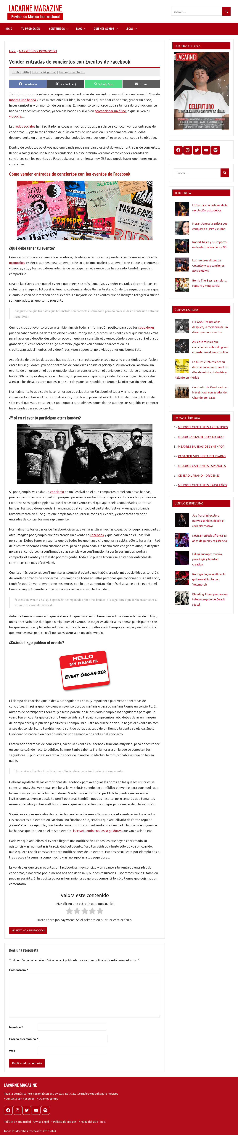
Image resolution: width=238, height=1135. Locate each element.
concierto (57, 491)
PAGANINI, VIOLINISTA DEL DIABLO (202, 456)
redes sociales (25, 126)
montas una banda (22, 100)
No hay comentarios (72, 72)
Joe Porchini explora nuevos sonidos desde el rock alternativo (208, 520)
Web (12, 1051)
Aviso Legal (41, 1121)
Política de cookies (64, 1121)
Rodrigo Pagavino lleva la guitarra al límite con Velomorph (208, 579)
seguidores (146, 327)
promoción (17, 262)
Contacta (11, 1098)
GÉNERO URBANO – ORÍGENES (199, 475)
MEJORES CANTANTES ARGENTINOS (203, 427)
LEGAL (129, 29)
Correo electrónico (23, 1039)
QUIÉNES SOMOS (104, 29)
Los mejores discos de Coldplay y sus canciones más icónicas (208, 265)
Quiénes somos (48, 1098)
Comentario (18, 970)
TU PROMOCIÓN (30, 29)
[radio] (69, 911)
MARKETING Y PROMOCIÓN (38, 51)
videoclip (15, 116)
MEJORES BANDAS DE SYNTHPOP (201, 446)
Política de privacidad (17, 1121)
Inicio (12, 51)
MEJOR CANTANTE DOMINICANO (200, 436)
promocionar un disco (110, 111)
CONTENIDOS (57, 29)
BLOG (79, 29)
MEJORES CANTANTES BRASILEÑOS (202, 485)
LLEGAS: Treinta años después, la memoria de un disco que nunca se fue (210, 327)
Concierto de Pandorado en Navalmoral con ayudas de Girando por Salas (210, 392)
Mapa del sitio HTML (93, 1121)
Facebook (97, 535)
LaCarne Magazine (44, 72)
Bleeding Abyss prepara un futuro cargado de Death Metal (210, 599)
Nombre (16, 1027)
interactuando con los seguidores (97, 830)
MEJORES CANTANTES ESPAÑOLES (202, 465)
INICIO (8, 29)
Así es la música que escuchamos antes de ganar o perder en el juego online (210, 347)
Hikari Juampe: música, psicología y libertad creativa (207, 559)
